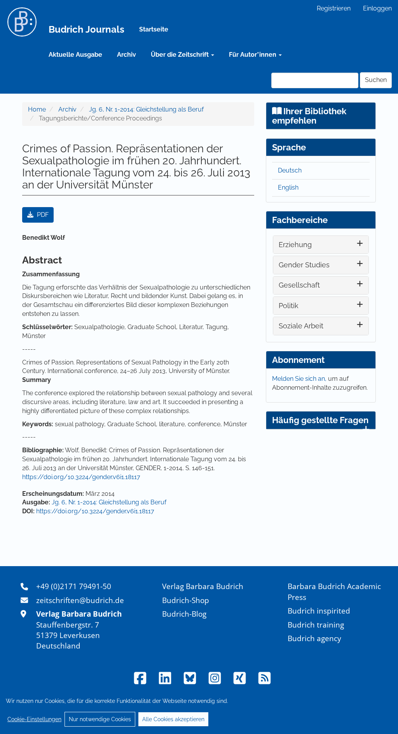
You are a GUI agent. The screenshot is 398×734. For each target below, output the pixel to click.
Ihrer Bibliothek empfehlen (309, 116)
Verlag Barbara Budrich (202, 586)
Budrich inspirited (319, 610)
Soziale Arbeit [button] (301, 326)
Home (37, 109)
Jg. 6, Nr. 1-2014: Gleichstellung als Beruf (146, 109)
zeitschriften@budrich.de (80, 600)
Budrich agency (314, 638)
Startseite (153, 29)
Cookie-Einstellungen (34, 719)
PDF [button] (42, 214)
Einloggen (377, 8)
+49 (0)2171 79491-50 (73, 586)
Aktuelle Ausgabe (75, 54)
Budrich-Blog (184, 613)
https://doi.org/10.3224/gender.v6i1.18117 (81, 477)
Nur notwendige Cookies (100, 719)
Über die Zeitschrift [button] (180, 54)
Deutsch (290, 170)
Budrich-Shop (185, 600)
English (288, 187)
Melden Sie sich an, (300, 378)
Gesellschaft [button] (299, 285)
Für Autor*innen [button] (253, 54)
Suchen (376, 80)
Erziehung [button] (295, 245)
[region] (199, 710)
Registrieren (334, 8)
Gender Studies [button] (304, 265)
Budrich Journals (86, 29)
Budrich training (316, 624)
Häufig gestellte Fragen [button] (320, 420)
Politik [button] (288, 306)
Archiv (126, 54)
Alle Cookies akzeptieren (173, 719)
